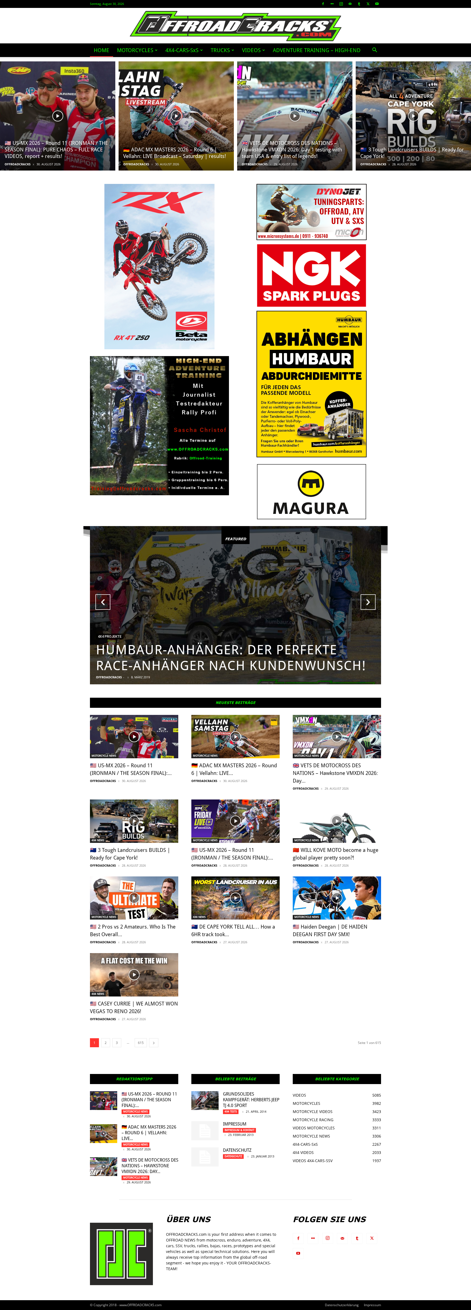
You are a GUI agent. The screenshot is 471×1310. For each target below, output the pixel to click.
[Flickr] (332, 4)
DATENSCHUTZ (237, 1150)
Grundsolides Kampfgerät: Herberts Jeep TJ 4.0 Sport (251, 1099)
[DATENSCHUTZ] (205, 1156)
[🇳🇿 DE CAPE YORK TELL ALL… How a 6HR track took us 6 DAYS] (235, 898)
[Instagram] (341, 4)
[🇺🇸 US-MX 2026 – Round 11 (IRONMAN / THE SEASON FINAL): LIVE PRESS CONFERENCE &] (235, 821)
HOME (101, 50)
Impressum (234, 1124)
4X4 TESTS (231, 1111)
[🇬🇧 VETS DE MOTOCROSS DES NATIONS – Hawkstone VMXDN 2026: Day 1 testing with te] (294, 116)
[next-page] (153, 1042)
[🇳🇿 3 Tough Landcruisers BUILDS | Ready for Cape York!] (413, 116)
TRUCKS (220, 50)
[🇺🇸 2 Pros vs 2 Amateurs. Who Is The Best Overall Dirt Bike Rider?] (134, 898)
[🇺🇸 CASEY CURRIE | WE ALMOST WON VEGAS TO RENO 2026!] (134, 974)
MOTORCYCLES (135, 50)
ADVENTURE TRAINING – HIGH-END (317, 50)
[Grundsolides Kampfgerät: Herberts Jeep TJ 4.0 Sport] (205, 1100)
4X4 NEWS (98, 840)
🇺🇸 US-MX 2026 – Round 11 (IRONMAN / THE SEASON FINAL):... (149, 1099)
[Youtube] (377, 4)
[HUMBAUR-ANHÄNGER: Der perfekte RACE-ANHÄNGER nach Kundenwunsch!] (235, 605)
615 (141, 1042)
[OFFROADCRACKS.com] (236, 26)
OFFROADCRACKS (18, 164)
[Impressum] (205, 1130)
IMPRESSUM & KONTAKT (239, 1130)
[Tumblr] (359, 4)
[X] (368, 4)
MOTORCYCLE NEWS (104, 755)
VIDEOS (251, 50)
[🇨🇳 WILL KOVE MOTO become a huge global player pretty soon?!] (337, 821)
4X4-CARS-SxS (181, 50)
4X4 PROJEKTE (110, 636)
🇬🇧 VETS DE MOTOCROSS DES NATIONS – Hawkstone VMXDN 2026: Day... (335, 773)
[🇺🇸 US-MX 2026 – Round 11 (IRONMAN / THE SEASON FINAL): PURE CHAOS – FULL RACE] (57, 116)
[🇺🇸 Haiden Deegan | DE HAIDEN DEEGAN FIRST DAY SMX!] (337, 898)
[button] (374, 50)
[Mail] (350, 4)
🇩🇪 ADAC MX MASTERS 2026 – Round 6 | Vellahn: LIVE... (149, 1132)
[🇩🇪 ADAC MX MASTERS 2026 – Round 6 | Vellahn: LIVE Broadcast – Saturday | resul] (176, 116)
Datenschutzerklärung (342, 1305)
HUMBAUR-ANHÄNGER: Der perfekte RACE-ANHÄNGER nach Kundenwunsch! (231, 657)
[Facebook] (323, 4)
